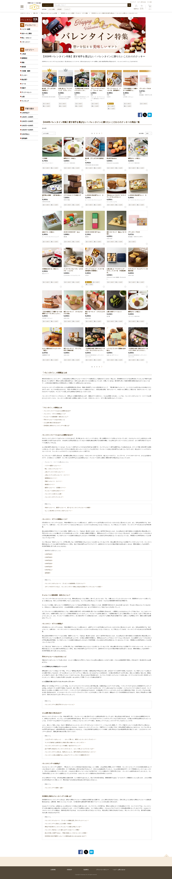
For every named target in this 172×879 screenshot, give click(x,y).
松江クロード (45, 273)
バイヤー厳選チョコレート (52, 465)
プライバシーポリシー (102, 869)
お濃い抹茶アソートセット (114, 311)
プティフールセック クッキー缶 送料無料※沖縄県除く (95, 269)
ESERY (109, 97)
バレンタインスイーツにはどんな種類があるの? (57, 411)
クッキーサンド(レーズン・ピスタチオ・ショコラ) (73, 269)
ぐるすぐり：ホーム (25, 13)
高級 (23, 62)
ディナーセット (27, 92)
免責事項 (86, 869)
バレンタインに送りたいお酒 (53, 494)
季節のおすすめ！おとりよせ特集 (49, 13)
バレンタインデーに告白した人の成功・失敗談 (58, 823)
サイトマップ (133, 2)
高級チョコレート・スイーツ (53, 481)
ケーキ (24, 84)
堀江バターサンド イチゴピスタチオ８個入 (73, 312)
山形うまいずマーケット (113, 355)
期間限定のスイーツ (50, 478)
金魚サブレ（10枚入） (48, 232)
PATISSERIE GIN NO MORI (48, 97)
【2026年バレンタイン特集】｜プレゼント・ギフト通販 (74, 13)
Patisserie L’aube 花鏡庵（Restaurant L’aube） (64, 97)
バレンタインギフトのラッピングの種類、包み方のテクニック (62, 745)
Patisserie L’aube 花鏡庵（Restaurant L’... (116, 278)
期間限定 (24, 58)
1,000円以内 (48, 554)
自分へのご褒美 (27, 33)
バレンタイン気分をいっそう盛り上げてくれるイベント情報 (62, 830)
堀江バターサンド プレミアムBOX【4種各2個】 (72, 349)
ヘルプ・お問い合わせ (141, 2)
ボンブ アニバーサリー (47, 163)
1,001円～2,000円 (27, 117)
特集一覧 (35, 13)
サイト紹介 (149, 2)
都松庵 (65, 236)
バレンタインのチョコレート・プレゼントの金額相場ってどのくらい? (65, 583)
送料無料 (59, 9)
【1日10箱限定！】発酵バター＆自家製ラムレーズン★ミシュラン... (52, 312)
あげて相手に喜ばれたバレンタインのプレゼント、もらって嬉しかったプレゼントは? (69, 748)
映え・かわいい (27, 38)
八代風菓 (44, 158)
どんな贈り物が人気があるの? (52, 422)
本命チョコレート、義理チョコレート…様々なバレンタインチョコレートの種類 (67, 507)
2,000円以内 (48, 557)
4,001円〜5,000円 (27, 130)
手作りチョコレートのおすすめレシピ (54, 419)
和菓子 (24, 88)
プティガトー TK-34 (145, 88)
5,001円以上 (48, 569)
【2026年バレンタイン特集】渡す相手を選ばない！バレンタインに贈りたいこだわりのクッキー (114, 13)
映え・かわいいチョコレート (53, 468)
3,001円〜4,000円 (27, 125)
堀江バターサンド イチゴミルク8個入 (95, 312)
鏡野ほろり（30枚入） (70, 158)
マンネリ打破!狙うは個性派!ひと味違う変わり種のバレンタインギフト (65, 742)
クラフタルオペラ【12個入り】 (72, 195)
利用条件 (69, 869)
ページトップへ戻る (166, 855)
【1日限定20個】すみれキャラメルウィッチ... (81, 89)
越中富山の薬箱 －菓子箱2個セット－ (52, 196)
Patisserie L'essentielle (113, 163)
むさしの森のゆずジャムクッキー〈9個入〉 (51, 349)
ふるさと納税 (51, 9)
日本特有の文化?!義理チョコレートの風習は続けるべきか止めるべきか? (65, 836)
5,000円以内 (48, 566)
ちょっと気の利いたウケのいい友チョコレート (58, 510)
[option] (49, 89)
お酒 (23, 96)
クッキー (24, 75)
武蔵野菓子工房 (46, 355)
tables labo (109, 238)
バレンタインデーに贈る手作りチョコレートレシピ (59, 704)
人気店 (24, 54)
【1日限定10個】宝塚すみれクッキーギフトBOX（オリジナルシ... (138, 349)
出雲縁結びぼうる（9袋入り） (50, 269)
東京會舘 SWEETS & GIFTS (146, 95)
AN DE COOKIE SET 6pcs (72, 232)
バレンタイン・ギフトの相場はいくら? (55, 413)
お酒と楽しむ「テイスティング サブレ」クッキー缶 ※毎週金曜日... (116, 270)
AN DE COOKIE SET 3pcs (92, 232)
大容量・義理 (26, 71)
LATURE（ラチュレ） (128, 97)
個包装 (24, 66)
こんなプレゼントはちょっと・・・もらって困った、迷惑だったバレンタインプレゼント (70, 739)
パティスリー (26, 42)
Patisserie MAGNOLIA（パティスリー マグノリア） (81, 97)
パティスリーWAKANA (69, 163)
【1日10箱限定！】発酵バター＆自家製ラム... (130, 89)
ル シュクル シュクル (112, 201)
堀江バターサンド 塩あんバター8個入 (116, 233)
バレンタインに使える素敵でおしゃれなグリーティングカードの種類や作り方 (67, 755)
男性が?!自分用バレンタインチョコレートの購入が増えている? (63, 826)
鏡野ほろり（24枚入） (134, 158)
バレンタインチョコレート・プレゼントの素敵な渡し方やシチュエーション (66, 820)
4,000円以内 (48, 563)
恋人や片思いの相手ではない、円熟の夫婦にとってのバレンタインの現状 (66, 833)
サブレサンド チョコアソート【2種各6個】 (138, 269)
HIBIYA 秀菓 (67, 200)
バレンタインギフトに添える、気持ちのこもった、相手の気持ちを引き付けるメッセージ (70, 752)
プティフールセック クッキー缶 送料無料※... (114, 89)
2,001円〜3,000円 (27, 121)
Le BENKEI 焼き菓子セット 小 (94, 195)
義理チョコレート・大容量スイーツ (55, 487)
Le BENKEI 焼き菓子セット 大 (137, 195)
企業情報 (53, 869)
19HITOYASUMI (46, 201)
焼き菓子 (24, 79)
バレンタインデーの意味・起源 (54, 787)
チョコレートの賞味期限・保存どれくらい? (56, 416)
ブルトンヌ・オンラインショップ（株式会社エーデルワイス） (98, 98)
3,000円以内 (48, 560)
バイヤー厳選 (26, 29)
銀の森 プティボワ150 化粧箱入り (48, 89)
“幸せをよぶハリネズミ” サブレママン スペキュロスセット (116, 196)
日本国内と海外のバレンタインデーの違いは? (56, 425)
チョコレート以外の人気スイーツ (54, 490)
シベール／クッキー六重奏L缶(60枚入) (116, 349)
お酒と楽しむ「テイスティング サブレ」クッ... (65, 89)
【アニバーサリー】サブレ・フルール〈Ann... (97, 89)
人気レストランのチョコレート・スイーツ (57, 475)
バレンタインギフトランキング (54, 497)
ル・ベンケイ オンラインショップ (93, 200)
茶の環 (108, 316)
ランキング (67, 9)
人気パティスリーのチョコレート (54, 472)
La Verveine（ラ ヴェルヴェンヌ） (72, 275)
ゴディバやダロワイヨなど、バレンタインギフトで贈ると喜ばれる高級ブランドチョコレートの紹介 (73, 586)
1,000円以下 (25, 113)
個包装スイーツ (49, 484)
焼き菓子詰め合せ (112, 158)
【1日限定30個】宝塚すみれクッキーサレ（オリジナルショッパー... (95, 349)
